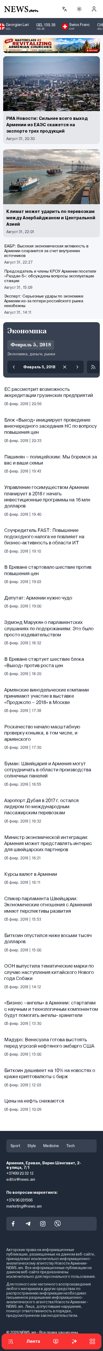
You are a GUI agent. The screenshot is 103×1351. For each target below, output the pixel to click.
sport (15, 1146)
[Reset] (64, 367)
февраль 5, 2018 (39, 367)
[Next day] (77, 367)
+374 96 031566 (19, 1200)
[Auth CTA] (94, 9)
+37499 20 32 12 (20, 1173)
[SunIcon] (79, 9)
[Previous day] (13, 367)
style (31, 1146)
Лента (33, 1341)
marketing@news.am (24, 1206)
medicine (51, 1146)
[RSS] (93, 367)
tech (70, 1146)
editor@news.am (20, 1179)
